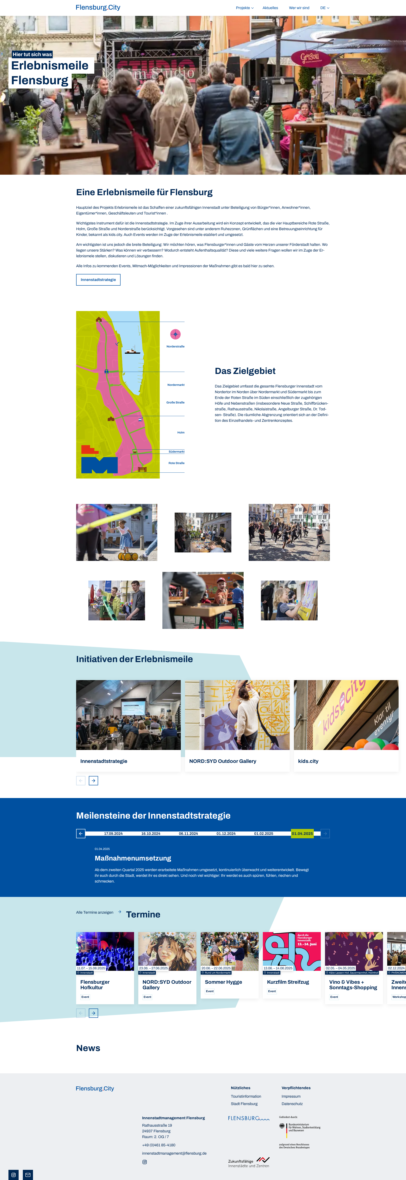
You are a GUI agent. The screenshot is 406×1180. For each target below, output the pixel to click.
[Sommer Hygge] (230, 965)
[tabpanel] (203, 861)
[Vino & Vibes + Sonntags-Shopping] (354, 968)
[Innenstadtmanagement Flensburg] (98, 8)
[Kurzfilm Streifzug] (292, 965)
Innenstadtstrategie (98, 280)
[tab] (113, 833)
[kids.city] (346, 726)
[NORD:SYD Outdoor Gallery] (237, 726)
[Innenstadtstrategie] (128, 726)
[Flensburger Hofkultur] (105, 968)
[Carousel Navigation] (88, 780)
